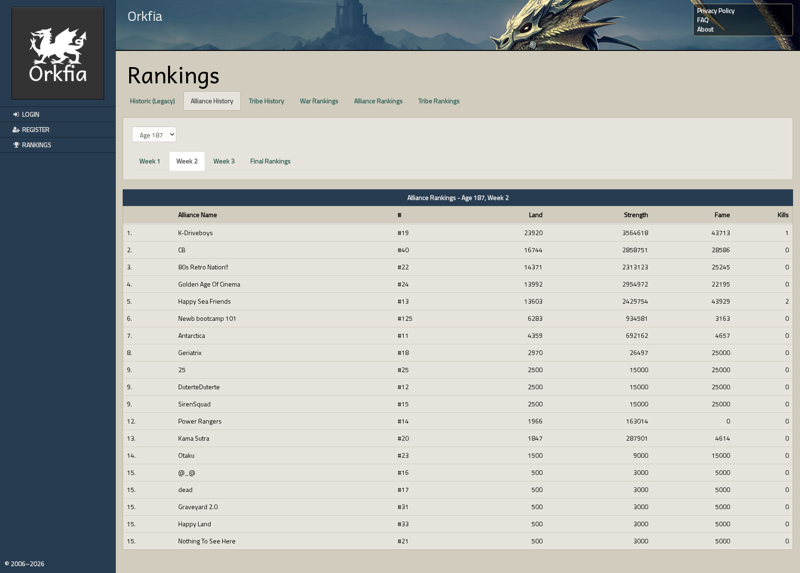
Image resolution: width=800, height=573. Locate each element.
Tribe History (266, 101)
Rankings (36, 144)
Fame (722, 214)
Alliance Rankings (378, 101)
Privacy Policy (716, 10)
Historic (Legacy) (152, 101)
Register (35, 129)
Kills (783, 214)
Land (536, 214)
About (705, 29)
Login (30, 114)
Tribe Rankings (439, 101)
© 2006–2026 (24, 563)
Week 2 (187, 161)
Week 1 (150, 161)
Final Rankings (270, 161)
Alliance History (212, 101)
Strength (636, 214)
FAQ (703, 20)
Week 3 (224, 161)
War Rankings (319, 101)
